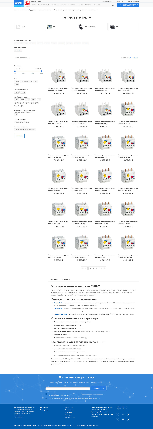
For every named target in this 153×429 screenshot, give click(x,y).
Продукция (44, 407)
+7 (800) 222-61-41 (107, 1)
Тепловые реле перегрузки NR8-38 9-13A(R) (58, 189)
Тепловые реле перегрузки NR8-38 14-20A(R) (105, 156)
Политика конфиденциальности (23, 409)
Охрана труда (70, 417)
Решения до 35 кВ (43, 4)
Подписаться (99, 388)
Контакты (88, 4)
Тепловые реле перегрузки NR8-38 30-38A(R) (128, 123)
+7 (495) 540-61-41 (119, 1)
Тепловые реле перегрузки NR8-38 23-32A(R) (58, 156)
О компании (72, 4)
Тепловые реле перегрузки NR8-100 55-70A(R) (128, 89)
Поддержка (54, 4)
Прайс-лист (96, 4)
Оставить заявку (133, 1)
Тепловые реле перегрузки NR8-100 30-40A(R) (105, 123)
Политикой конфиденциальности (92, 394)
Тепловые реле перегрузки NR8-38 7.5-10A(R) (81, 189)
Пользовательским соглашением (59, 395)
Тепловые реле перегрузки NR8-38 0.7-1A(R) (105, 256)
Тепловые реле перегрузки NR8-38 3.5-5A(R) (58, 223)
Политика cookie (19, 417)
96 (137, 58)
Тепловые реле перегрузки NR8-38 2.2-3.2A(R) (81, 223)
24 (130, 58)
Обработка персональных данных (24, 407)
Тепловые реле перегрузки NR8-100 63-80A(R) (105, 89)
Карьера (81, 4)
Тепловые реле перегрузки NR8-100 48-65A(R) (58, 123)
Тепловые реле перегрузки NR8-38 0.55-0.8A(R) (128, 256)
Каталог (33, 4)
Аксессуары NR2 (60, 314)
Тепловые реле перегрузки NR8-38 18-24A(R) (81, 156)
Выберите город (36, 1)
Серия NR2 (58, 303)
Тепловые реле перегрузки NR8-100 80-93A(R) (81, 89)
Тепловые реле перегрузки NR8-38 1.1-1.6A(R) (58, 256)
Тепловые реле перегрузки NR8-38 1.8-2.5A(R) (105, 223)
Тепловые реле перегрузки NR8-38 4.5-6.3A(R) (128, 189)
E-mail (47, 386)
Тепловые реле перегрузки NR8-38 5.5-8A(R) (105, 189)
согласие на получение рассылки (63, 398)
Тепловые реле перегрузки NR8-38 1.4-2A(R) (128, 223)
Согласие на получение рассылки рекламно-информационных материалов (24, 413)
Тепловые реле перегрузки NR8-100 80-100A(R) (58, 89)
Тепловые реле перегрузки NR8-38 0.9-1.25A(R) (81, 256)
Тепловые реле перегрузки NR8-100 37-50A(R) (81, 123)
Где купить (63, 4)
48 (134, 58)
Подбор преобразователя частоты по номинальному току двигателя (102, 414)
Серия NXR (58, 308)
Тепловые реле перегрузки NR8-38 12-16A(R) (128, 156)
